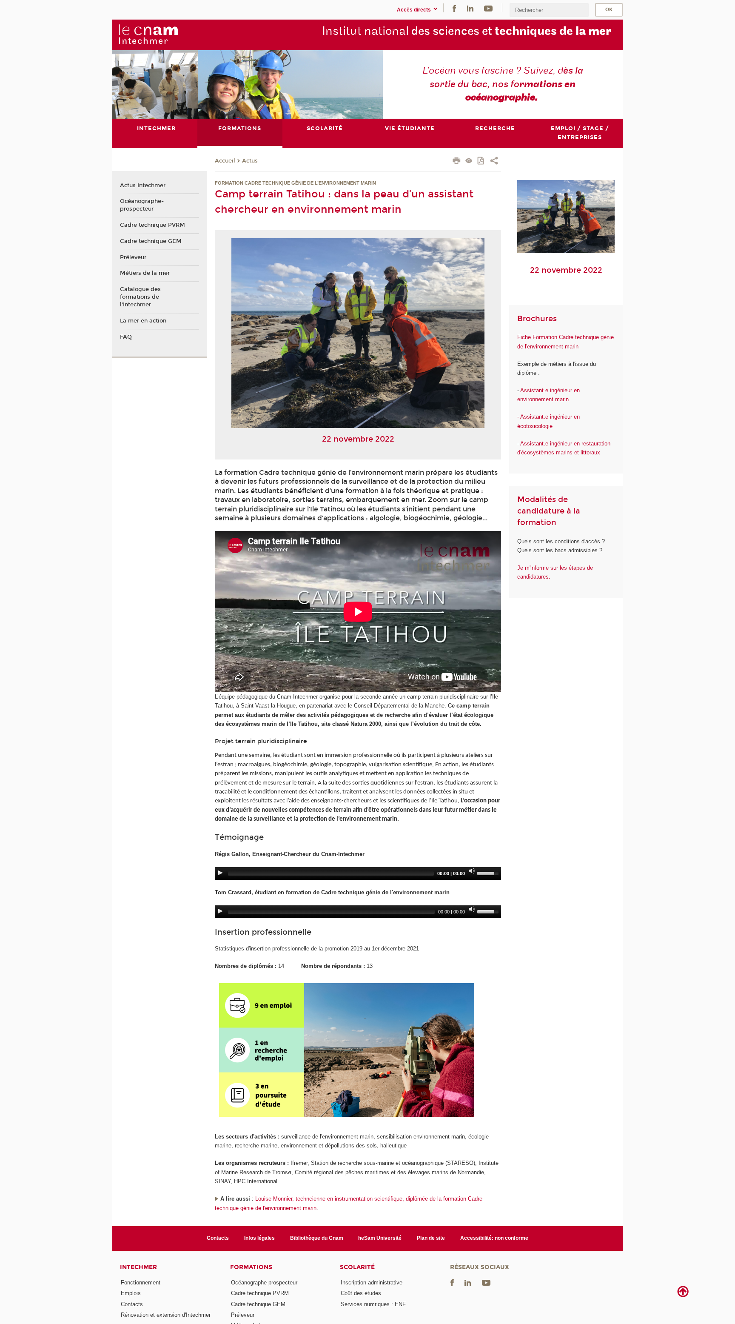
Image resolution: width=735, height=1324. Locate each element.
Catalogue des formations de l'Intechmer (140, 297)
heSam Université (380, 1238)
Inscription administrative (371, 1282)
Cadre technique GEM (151, 241)
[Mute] (471, 870)
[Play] (220, 872)
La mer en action (143, 320)
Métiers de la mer (145, 273)
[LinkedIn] (470, 8)
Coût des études (361, 1293)
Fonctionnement (140, 1282)
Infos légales (259, 1238)
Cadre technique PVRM (152, 225)
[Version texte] (469, 161)
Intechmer (138, 1267)
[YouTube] (488, 8)
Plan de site (431, 1238)
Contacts (218, 1238)
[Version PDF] (481, 161)
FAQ (126, 337)
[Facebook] (454, 8)
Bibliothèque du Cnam (316, 1238)
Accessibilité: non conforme (494, 1238)
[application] (358, 873)
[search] (549, 10)
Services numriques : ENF (373, 1304)
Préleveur (133, 257)
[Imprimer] (456, 161)
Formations (251, 1267)
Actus (250, 160)
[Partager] (494, 161)
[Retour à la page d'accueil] (148, 34)
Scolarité (357, 1267)
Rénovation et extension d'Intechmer (166, 1315)
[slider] (489, 872)
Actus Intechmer (142, 185)
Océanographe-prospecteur (142, 205)
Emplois (131, 1293)
